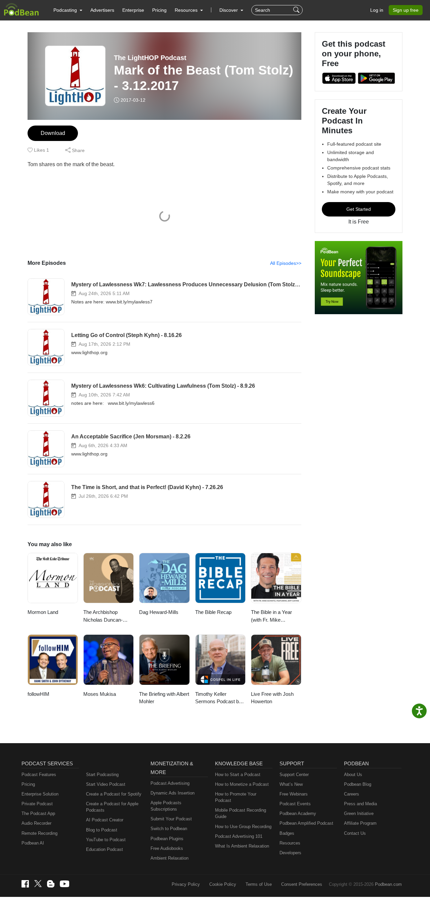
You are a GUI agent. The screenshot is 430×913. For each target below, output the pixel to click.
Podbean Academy (298, 813)
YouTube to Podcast (106, 839)
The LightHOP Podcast (150, 57)
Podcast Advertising (169, 783)
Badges (287, 833)
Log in (376, 10)
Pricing (159, 10)
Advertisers (102, 10)
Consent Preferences (301, 884)
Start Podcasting (102, 774)
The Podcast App (38, 813)
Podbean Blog (357, 784)
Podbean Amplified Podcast (306, 823)
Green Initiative (359, 813)
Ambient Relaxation (169, 858)
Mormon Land (43, 612)
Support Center (294, 774)
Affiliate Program (360, 823)
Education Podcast (104, 849)
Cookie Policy (222, 884)
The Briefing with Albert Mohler (164, 698)
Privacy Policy (186, 884)
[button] (67, 10)
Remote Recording (39, 833)
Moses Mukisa (99, 694)
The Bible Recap (213, 612)
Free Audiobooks (166, 848)
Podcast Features (39, 774)
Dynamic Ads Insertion (172, 793)
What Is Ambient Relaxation (242, 846)
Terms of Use (259, 884)
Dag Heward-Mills (158, 612)
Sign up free (406, 10)
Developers (290, 852)
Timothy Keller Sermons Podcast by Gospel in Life (218, 698)
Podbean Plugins (166, 838)
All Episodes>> (285, 263)
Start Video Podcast (105, 784)
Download (53, 133)
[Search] (297, 10)
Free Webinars (294, 794)
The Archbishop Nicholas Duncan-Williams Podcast (103, 616)
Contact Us (355, 833)
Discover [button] (229, 10)
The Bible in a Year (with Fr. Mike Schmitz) (271, 616)
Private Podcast (37, 803)
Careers (351, 794)
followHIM (38, 694)
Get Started (358, 209)
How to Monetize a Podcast (242, 784)
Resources (290, 843)
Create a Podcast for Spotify (113, 794)
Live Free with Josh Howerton (272, 698)
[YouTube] (64, 883)
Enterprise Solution (40, 794)
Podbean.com (388, 884)
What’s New (291, 784)
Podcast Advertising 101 (238, 836)
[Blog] (50, 883)
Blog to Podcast (101, 829)
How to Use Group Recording (243, 826)
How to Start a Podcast (237, 774)
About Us (353, 774)
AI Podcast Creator (104, 819)
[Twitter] (38, 883)
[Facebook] (25, 883)
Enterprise (133, 10)
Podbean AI (33, 843)
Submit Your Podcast (171, 818)
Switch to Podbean (168, 828)
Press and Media (360, 803)
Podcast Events (295, 803)
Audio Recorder (36, 823)
